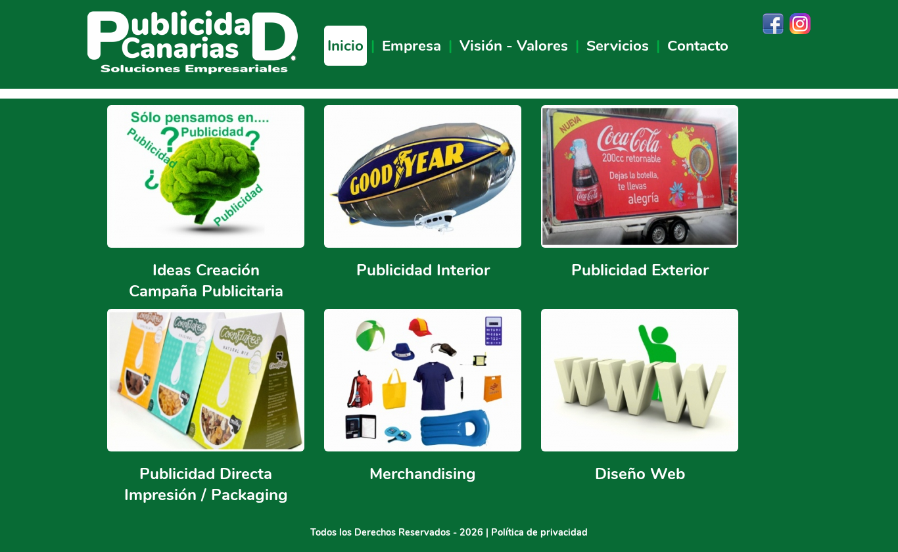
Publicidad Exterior (640, 270)
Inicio (345, 45)
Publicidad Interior (423, 270)
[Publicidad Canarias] (192, 71)
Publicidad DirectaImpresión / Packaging (206, 484)
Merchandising (422, 473)
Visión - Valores (514, 45)
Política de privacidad (539, 532)
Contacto (697, 45)
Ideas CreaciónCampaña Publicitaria (206, 281)
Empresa (411, 45)
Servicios (617, 45)
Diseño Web (640, 473)
